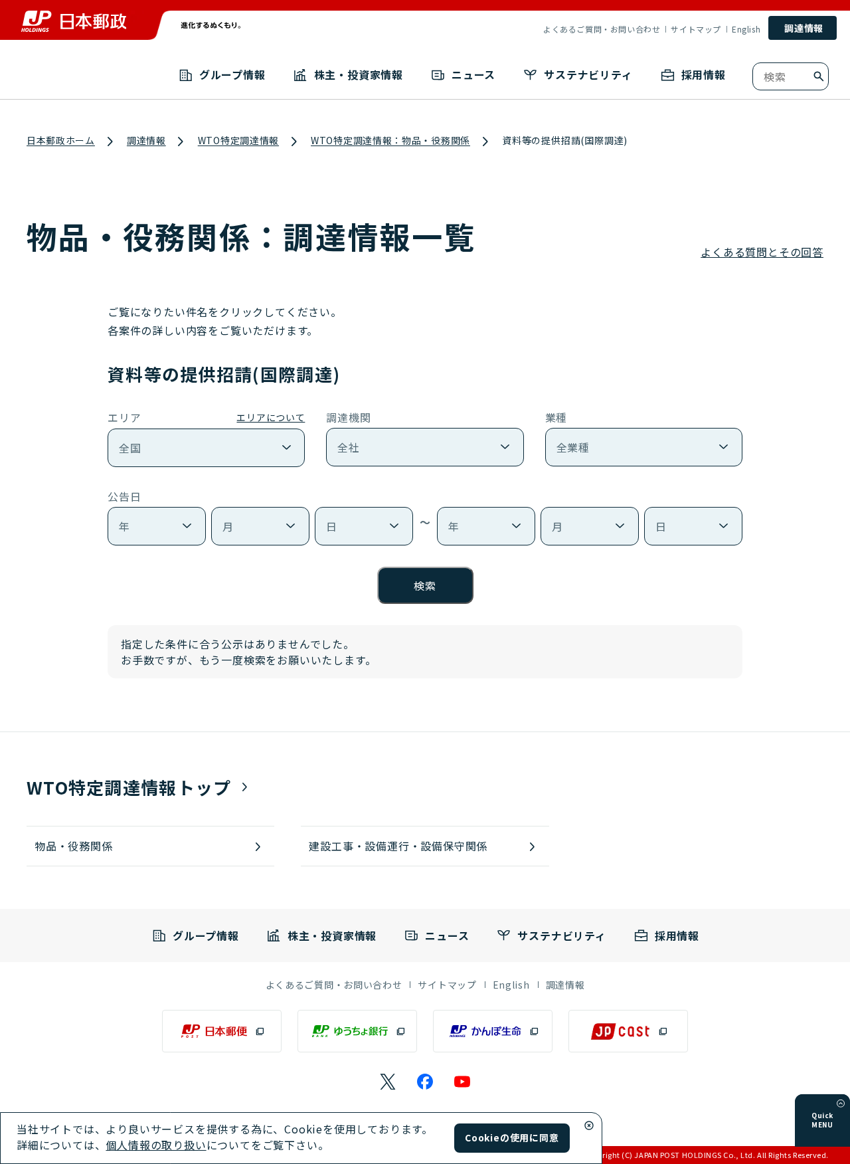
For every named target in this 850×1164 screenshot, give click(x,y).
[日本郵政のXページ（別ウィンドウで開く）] (388, 1082)
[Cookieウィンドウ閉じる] (589, 1125)
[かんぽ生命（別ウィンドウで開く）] (492, 1031)
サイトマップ (696, 29)
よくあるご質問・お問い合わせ (601, 29)
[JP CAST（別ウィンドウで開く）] (628, 1031)
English (746, 29)
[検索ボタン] (818, 76)
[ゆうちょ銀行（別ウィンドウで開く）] (357, 1031)
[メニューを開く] (841, 1104)
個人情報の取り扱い (156, 1145)
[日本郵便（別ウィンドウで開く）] (222, 1031)
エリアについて (270, 417)
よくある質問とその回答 (762, 252)
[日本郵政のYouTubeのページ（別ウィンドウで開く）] (462, 1082)
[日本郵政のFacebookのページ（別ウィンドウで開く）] (425, 1082)
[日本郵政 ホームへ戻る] (73, 21)
